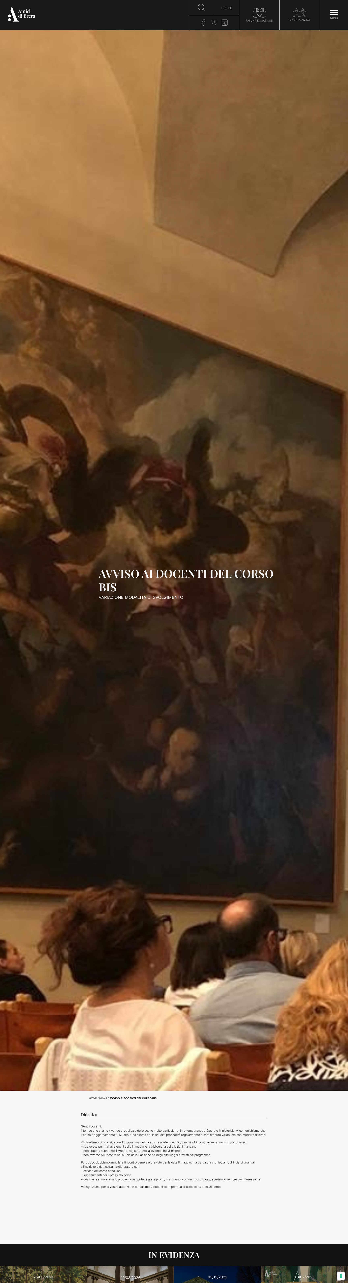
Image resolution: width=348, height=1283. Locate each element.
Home (93, 1098)
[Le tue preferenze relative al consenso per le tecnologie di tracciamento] (341, 1276)
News (103, 1098)
